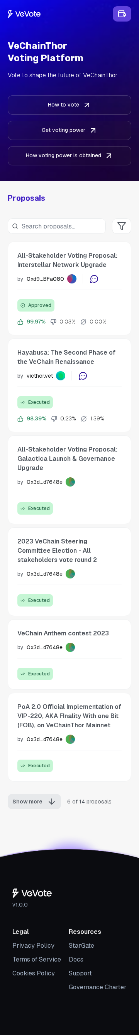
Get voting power (63, 130)
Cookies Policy (33, 973)
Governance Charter (98, 987)
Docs (76, 959)
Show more (27, 801)
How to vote (63, 104)
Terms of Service (36, 959)
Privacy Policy (33, 946)
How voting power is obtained (63, 155)
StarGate (81, 946)
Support (80, 973)
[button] (69, 288)
